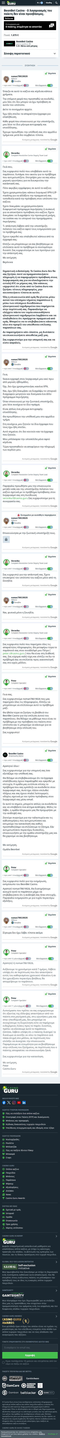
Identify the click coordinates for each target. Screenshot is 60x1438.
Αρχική (19, 85)
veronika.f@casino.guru (15, 498)
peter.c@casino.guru (14, 653)
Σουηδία (17, 81)
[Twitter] (9, 1102)
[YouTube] (19, 1102)
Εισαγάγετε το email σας (13, 1345)
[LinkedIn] (24, 1102)
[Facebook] (4, 1102)
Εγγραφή (30, 1355)
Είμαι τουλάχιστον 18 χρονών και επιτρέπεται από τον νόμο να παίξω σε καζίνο (31, 1362)
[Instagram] (14, 1102)
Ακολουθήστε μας (10, 1098)
